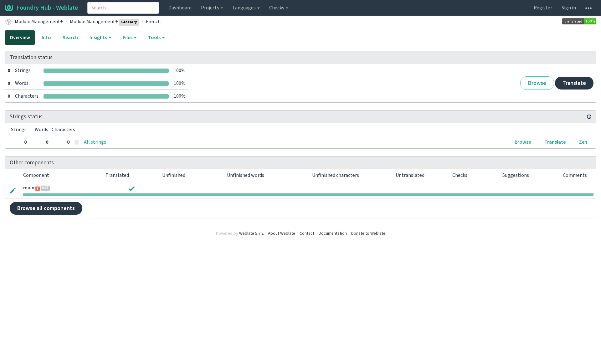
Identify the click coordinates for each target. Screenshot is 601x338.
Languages (245, 7)
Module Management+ (39, 21)
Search (70, 37)
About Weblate (281, 233)
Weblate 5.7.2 (251, 233)
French (153, 21)
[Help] (588, 8)
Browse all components (46, 208)
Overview (20, 37)
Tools (155, 37)
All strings (95, 142)
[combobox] (123, 8)
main (28, 187)
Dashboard (180, 7)
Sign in (569, 7)
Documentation (333, 233)
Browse (537, 83)
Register (543, 7)
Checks (277, 7)
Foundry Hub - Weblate (47, 7)
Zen (583, 142)
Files (128, 37)
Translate (574, 83)
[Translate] (13, 190)
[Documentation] (589, 117)
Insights (99, 37)
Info (46, 37)
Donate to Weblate (368, 233)
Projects (210, 7)
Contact (307, 233)
